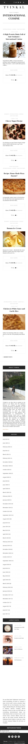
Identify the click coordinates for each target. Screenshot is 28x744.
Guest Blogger (13, 166)
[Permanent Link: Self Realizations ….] (8, 664)
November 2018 (7, 553)
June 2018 (5, 572)
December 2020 (7, 462)
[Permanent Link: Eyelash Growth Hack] (8, 643)
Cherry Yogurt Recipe (14, 121)
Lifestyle (21, 301)
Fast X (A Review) (18, 649)
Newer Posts (8, 357)
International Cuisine (9, 29)
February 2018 (6, 587)
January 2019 (6, 545)
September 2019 (7, 515)
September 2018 (7, 560)
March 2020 (6, 492)
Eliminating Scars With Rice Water (19, 628)
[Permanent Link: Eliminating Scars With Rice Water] (8, 632)
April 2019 (5, 534)
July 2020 (5, 481)
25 (13, 160)
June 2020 (5, 484)
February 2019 (6, 541)
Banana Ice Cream (14, 228)
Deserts (6, 114)
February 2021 (6, 458)
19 (13, 80)
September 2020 (7, 473)
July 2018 (5, 568)
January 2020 (6, 500)
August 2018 (6, 564)
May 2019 (5, 530)
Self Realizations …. (18, 660)
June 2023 (5, 443)
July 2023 (5, 439)
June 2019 (5, 526)
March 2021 (6, 454)
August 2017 (6, 606)
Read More (14, 70)
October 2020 (6, 469)
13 (13, 350)
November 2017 (7, 598)
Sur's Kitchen (21, 29)
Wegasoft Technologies (19, 743)
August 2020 (6, 477)
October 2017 (6, 602)
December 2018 (7, 549)
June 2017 (5, 614)
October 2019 (6, 511)
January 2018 (6, 591)
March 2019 (6, 538)
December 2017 (7, 595)
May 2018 (5, 576)
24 (13, 267)
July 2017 (5, 610)
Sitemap (5, 741)
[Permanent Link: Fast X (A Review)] (8, 654)
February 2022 (6, 447)
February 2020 (6, 496)
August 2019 (6, 519)
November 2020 (7, 465)
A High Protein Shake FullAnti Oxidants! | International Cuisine (14, 36)
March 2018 (6, 583)
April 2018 (5, 579)
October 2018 (6, 557)
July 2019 (5, 522)
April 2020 (5, 488)
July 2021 (5, 450)
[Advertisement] (14, 100)
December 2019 (7, 503)
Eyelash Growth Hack (19, 638)
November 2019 (7, 507)
